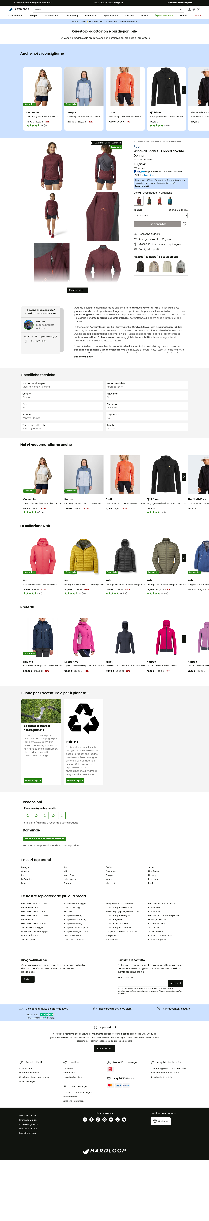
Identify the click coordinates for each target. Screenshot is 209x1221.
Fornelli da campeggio (75, 904)
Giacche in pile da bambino (119, 908)
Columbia (110, 871)
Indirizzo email (126, 977)
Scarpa (109, 875)
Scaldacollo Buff (156, 931)
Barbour (68, 883)
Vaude (109, 879)
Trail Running (71, 16)
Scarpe (33, 16)
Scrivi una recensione (143, 160)
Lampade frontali (29, 935)
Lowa (23, 883)
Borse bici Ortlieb (156, 924)
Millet (66, 871)
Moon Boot (69, 875)
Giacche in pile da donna (33, 912)
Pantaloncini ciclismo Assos (161, 904)
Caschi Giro (154, 908)
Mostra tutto (76, 290)
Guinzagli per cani (157, 920)
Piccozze (68, 912)
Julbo (151, 867)
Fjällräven (110, 867)
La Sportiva (26, 879)
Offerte (197, 16)
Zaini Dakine (112, 939)
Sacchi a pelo (28, 939)
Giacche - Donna (152, 141)
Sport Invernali (111, 16)
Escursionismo (51, 16)
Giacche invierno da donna (34, 904)
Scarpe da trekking (73, 916)
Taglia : (138, 210)
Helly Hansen (70, 879)
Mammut (110, 883)
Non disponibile (157, 224)
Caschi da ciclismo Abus (160, 935)
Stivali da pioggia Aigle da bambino (123, 912)
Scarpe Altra (154, 928)
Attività (144, 16)
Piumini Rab (154, 912)
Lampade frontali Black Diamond (122, 931)
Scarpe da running (73, 924)
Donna (140, 141)
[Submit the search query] (181, 10)
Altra (66, 867)
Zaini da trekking (72, 908)
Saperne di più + (143, 186)
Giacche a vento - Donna (171, 141)
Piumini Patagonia (157, 939)
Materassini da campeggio (34, 931)
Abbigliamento (15, 16)
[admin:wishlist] (184, 224)
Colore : (153, 193)
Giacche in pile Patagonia (118, 916)
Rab (136, 146)
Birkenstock (154, 879)
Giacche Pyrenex (114, 920)
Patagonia (26, 867)
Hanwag (152, 875)
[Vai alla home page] (136, 142)
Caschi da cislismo (73, 935)
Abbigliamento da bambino (119, 904)
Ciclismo (129, 16)
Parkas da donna (29, 908)
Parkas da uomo (29, 920)
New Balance (154, 871)
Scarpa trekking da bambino (77, 931)
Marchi (183, 16)
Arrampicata (91, 16)
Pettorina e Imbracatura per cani (164, 916)
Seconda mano (165, 16)
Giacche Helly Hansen (117, 924)
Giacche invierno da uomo (34, 916)
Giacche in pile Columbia (118, 928)
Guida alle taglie (178, 210)
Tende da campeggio (32, 928)
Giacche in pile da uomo (33, 924)
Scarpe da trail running (75, 920)
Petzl (150, 883)
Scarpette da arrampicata (76, 928)
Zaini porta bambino (73, 939)
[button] (52, 165)
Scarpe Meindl (113, 935)
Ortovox (25, 871)
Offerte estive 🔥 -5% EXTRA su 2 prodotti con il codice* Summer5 (104, 22)
